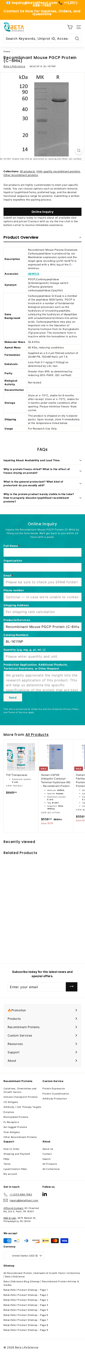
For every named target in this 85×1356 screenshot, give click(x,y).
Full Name (11, 545)
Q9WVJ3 (34, 273)
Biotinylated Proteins (16, 1117)
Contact (47, 1153)
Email (8, 575)
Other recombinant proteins (21, 175)
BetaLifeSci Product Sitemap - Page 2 (26, 1295)
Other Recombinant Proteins (20, 1137)
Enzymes (9, 1112)
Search (46, 1159)
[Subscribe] (71, 986)
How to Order (11, 1149)
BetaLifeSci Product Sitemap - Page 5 (26, 1309)
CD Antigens (11, 1102)
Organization (13, 560)
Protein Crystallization (55, 1093)
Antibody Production (54, 1098)
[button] (42, 237)
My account (10, 1173)
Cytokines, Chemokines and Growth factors (20, 1090)
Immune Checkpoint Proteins (21, 1096)
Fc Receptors (11, 1122)
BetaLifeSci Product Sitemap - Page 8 (26, 1325)
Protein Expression (53, 1088)
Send (13, 697)
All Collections (51, 1169)
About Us (47, 1149)
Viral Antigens (12, 1132)
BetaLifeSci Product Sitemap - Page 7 (26, 1320)
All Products (37, 734)
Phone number (14, 590)
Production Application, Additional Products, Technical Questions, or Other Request (36, 666)
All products (27, 171)
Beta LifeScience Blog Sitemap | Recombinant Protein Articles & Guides (41, 1283)
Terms (7, 1163)
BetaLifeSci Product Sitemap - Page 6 (26, 1315)
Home (7, 51)
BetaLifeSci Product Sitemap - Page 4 (26, 1305)
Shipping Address (16, 605)
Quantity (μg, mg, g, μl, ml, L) (25, 649)
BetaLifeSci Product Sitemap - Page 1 (26, 1289)
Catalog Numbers (16, 635)
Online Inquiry (43, 211)
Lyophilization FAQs (15, 1169)
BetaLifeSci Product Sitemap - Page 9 (26, 1330)
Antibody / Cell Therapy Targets (22, 1107)
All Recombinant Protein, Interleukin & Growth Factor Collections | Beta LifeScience (42, 1275)
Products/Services (17, 620)
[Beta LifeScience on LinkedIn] (44, 1194)
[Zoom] (79, 150)
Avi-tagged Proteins (15, 1127)
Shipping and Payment (17, 1153)
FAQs (6, 1159)
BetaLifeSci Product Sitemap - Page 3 (26, 1299)
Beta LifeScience (14, 66)
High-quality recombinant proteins (58, 171)
